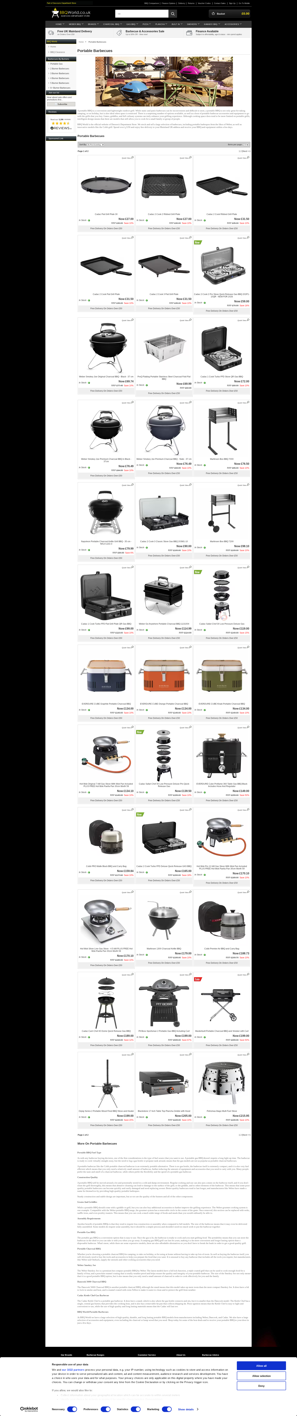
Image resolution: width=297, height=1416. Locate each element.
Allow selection (261, 1375)
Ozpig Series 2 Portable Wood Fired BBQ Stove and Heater (106, 1111)
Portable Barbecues (97, 42)
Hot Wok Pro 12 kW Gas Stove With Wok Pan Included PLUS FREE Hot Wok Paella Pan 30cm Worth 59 (222, 867)
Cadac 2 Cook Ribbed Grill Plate (222, 214)
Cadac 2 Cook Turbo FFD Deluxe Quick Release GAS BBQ (163, 866)
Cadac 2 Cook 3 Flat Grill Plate (164, 294)
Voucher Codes (204, 3)
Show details (186, 1409)
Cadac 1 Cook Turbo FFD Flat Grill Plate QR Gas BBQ (106, 624)
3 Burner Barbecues (59, 73)
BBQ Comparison (151, 3)
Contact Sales (220, 3)
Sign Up (232, 3)
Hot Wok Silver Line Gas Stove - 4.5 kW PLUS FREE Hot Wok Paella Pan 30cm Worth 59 (106, 949)
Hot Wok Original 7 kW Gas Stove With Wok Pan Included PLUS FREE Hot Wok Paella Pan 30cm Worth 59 (106, 785)
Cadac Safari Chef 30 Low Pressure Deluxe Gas (221, 624)
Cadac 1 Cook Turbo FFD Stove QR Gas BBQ (222, 376)
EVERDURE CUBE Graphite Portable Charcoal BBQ (106, 704)
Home (53, 46)
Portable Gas (56, 64)
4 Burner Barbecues (59, 78)
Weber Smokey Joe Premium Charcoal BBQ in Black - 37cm (106, 460)
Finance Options (168, 3)
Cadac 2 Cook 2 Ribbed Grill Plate (164, 214)
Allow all (261, 1365)
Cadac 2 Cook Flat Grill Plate (106, 294)
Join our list (53, 93)
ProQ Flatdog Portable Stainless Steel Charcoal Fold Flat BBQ (164, 377)
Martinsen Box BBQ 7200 (222, 541)
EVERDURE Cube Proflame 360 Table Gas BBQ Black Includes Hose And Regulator (221, 785)
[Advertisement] (61, 192)
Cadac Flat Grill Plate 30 (106, 214)
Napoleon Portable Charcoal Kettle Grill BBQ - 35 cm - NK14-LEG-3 (106, 542)
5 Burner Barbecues (59, 83)
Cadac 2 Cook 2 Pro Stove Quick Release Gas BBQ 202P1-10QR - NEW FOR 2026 (222, 295)
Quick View (126, 158)
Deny (261, 1385)
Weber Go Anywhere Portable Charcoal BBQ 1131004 (164, 624)
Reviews (52, 112)
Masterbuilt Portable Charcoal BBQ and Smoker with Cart (222, 1031)
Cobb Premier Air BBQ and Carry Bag (221, 948)
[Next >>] (246, 151)
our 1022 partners (73, 1369)
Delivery (181, 3)
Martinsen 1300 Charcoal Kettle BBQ (164, 948)
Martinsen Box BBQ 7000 (222, 459)
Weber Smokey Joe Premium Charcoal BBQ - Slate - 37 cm (163, 459)
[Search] (172, 14)
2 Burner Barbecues (59, 68)
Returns (191, 3)
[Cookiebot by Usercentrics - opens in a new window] (29, 1409)
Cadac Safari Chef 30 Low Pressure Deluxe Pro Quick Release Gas (164, 785)
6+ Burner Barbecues (60, 88)
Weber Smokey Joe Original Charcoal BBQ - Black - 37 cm (106, 376)
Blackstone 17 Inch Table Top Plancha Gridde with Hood (164, 1111)
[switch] (106, 1409)
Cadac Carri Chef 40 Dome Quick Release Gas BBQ (106, 1031)
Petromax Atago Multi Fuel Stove (222, 1111)
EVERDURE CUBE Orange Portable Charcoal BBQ (164, 704)
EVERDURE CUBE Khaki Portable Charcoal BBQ (222, 704)
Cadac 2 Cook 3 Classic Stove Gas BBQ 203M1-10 (164, 541)
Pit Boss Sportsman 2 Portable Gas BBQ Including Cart (164, 1031)
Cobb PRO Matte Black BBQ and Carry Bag (106, 866)
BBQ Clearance (57, 52)
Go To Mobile (244, 3)
